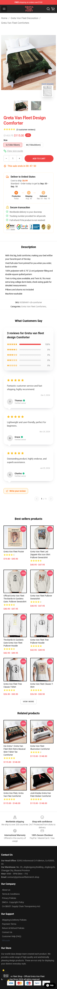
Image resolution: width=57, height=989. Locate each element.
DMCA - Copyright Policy (13, 902)
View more (28, 702)
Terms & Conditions (11, 894)
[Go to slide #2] (36, 105)
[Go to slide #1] (21, 105)
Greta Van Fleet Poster (14, 551)
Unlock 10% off (5, 976)
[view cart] (53, 9)
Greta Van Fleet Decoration (24, 18)
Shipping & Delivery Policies (14, 920)
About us (6, 890)
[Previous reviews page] (36, 498)
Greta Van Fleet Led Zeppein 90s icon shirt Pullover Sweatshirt (40, 554)
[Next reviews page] (50, 498)
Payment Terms (9, 924)
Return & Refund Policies (13, 928)
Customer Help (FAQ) (11, 936)
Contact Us (7, 932)
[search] (48, 9)
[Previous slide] (6, 62)
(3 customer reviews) (25, 129)
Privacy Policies (9, 898)
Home (4, 18)
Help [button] (51, 985)
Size (5, 140)
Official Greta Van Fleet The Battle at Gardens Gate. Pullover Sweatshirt (15, 599)
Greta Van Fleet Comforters (15, 22)
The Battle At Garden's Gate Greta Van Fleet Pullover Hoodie (13, 643)
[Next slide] (51, 62)
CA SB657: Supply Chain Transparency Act (21, 906)
